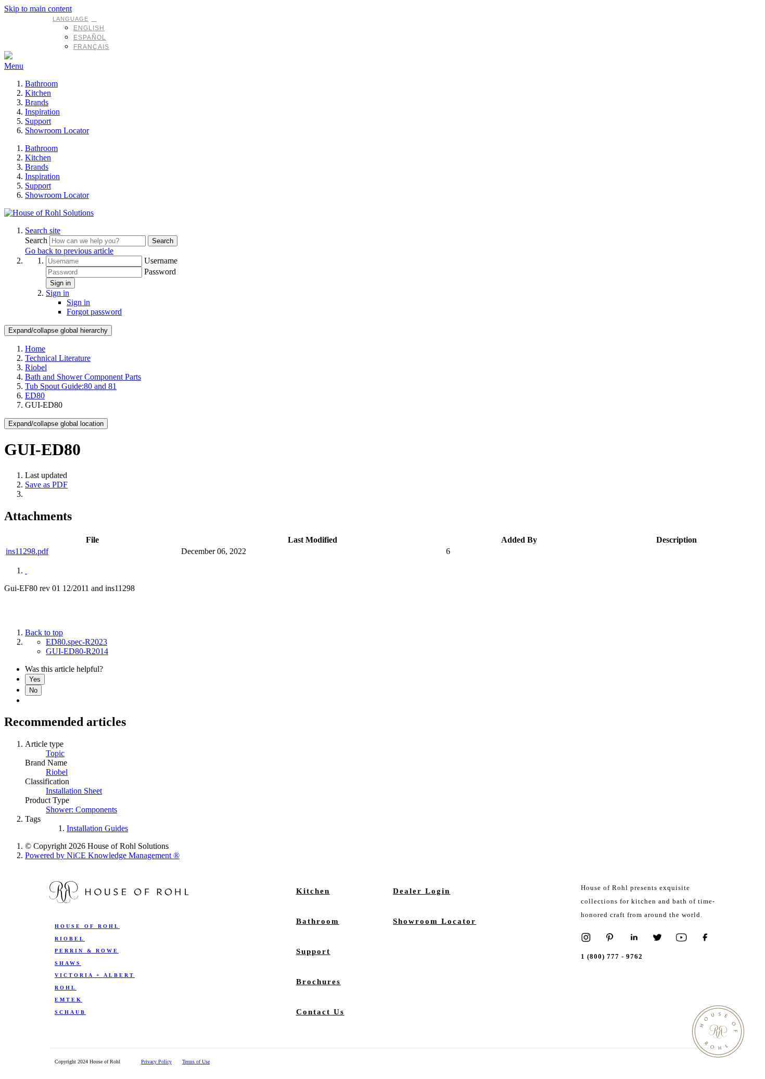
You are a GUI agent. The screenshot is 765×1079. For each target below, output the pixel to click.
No (33, 690)
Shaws (68, 963)
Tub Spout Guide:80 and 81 (71, 386)
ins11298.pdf (27, 551)
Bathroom (41, 83)
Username (160, 260)
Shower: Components (81, 809)
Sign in (60, 283)
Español (89, 37)
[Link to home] (49, 212)
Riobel (36, 367)
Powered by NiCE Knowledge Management (102, 855)
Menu (13, 65)
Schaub (70, 1012)
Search (37, 240)
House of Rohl (87, 926)
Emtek (68, 999)
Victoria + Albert (95, 975)
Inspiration (42, 111)
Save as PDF (46, 484)
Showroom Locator (57, 130)
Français (91, 47)
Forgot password (94, 311)
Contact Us (320, 1012)
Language (70, 19)
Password (160, 271)
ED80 (35, 395)
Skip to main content (38, 8)
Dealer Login (421, 891)
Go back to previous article (69, 250)
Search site (42, 230)
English (89, 28)
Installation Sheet (74, 790)
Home (35, 348)
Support (38, 121)
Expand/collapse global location (56, 424)
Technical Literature (58, 358)
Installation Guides (97, 828)
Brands (36, 102)
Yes (35, 679)
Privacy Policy (156, 1061)
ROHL (65, 987)
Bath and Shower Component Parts (83, 376)
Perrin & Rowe (87, 950)
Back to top (44, 632)
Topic (55, 753)
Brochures (318, 981)
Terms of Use (196, 1061)
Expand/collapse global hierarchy (58, 330)
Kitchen (38, 93)
